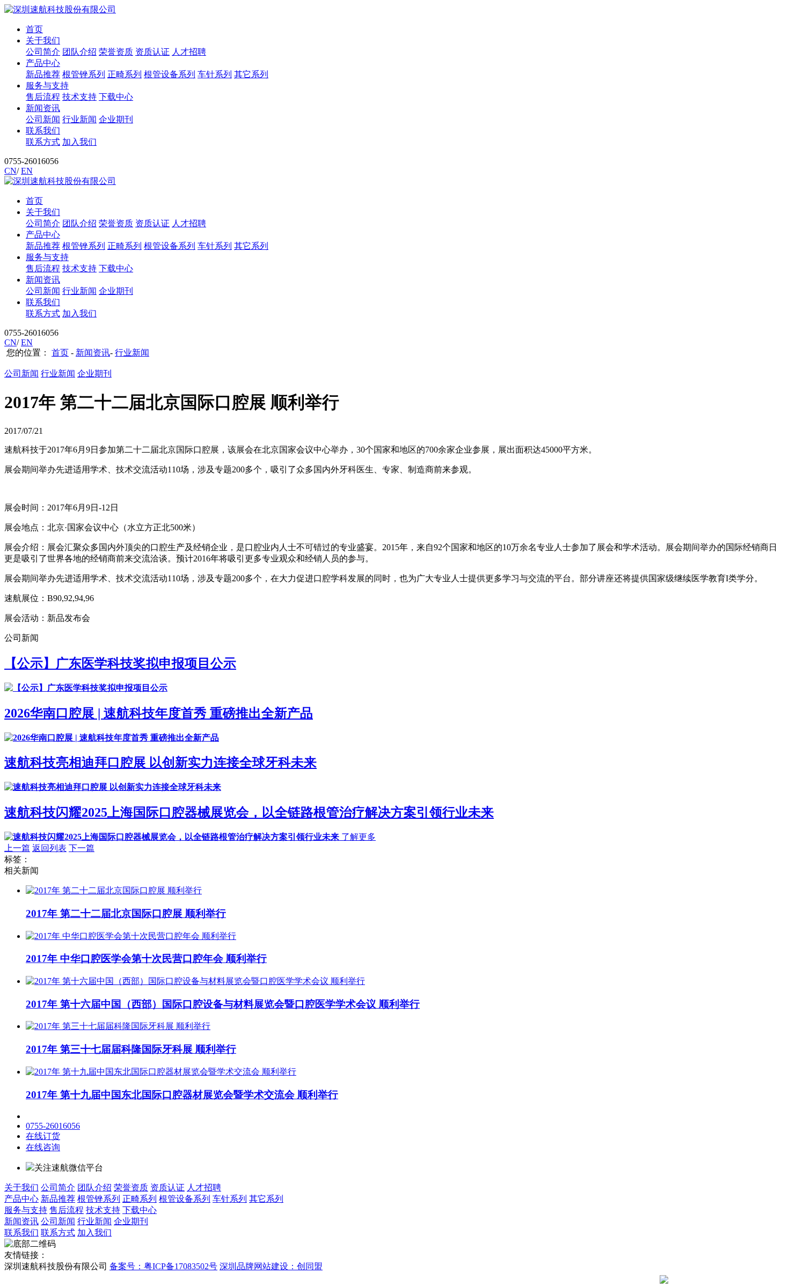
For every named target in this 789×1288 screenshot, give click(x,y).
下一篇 (81, 848)
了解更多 (358, 836)
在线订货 (43, 1136)
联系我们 (43, 130)
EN (27, 170)
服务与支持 (47, 85)
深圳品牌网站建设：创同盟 (271, 1266)
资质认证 (152, 51)
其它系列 (251, 74)
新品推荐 (43, 74)
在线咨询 (43, 1147)
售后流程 (43, 96)
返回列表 (49, 848)
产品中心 (43, 63)
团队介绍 (79, 51)
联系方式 (43, 141)
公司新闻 (43, 119)
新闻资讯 (43, 108)
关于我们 (43, 40)
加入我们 (79, 141)
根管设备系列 (169, 74)
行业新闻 (79, 119)
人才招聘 (189, 51)
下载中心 (116, 96)
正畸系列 (124, 74)
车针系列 (215, 74)
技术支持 (79, 96)
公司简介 (43, 51)
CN (10, 170)
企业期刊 (116, 119)
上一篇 (17, 848)
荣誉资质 (116, 51)
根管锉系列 (83, 74)
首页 (34, 29)
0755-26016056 (53, 1125)
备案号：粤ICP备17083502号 (163, 1266)
